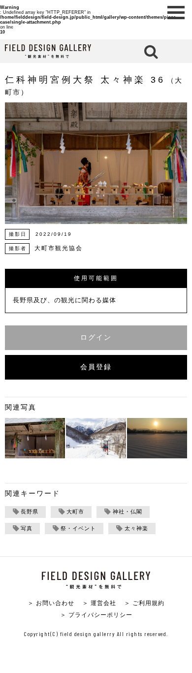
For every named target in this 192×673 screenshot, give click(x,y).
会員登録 (96, 367)
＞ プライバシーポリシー (96, 614)
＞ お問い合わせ (51, 603)
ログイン (96, 337)
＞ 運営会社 (99, 603)
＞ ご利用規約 (144, 603)
